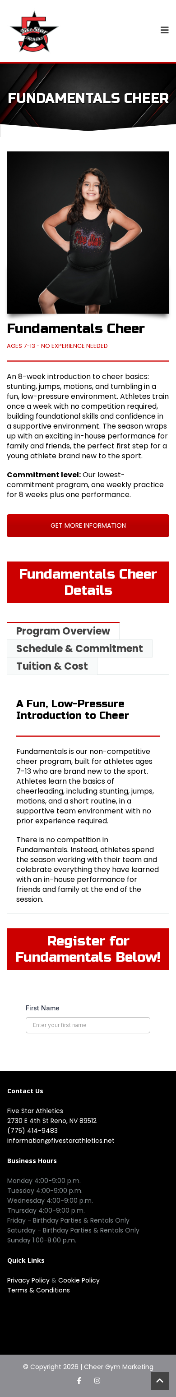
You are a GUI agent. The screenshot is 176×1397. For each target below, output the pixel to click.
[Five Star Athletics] (34, 31)
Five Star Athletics (35, 1110)
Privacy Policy (29, 1280)
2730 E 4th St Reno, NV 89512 (52, 1120)
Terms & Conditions (38, 1290)
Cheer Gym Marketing (118, 1366)
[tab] (63, 631)
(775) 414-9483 (32, 1130)
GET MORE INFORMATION (88, 525)
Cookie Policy (79, 1280)
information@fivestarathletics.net (61, 1140)
